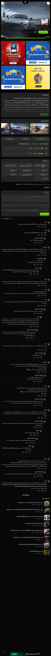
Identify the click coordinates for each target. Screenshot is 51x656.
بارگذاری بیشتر (25, 495)
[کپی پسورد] (19, 144)
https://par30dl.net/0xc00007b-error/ (35, 379)
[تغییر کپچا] (3, 210)
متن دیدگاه (47, 194)
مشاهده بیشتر (44, 114)
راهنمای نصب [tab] (26, 139)
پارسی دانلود (47, 184)
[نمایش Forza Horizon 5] (39, 128)
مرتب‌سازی (12, 218)
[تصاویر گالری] (25, 128)
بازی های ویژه (37, 165)
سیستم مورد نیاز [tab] (9, 139)
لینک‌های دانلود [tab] (41, 139)
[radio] (23, 32)
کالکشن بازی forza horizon (25, 166)
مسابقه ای (43, 166)
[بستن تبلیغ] (40, 653)
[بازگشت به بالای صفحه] (4, 651)
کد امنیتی (45, 207)
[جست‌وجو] (2, 3)
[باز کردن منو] (48, 3)
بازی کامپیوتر (43, 165)
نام (48, 203)
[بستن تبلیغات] (48, 42)
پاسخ (39, 226)
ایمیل (24, 203)
